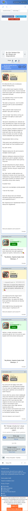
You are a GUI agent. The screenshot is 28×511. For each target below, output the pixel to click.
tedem (12, 480)
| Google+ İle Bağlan (14, 19)
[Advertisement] (14, 36)
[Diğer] (10, 7)
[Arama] (7, 7)
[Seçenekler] (20, 67)
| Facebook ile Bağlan (8, 16)
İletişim (4, 495)
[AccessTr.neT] (3, 2)
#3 (25, 268)
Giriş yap (16, 439)
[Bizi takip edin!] (25, 7)
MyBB (9, 478)
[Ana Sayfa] (3, 7)
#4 (25, 319)
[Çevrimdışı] (3, 75)
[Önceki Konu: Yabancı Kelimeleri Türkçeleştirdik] (3, 54)
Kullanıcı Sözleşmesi (7, 488)
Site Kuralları (6, 486)
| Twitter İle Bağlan (21, 16)
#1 (25, 71)
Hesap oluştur (12, 452)
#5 (25, 372)
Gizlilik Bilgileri (6, 489)
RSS (4, 493)
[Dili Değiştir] (25, 463)
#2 (25, 236)
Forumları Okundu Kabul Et (9, 491)
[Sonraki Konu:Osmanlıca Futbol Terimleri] (25, 54)
